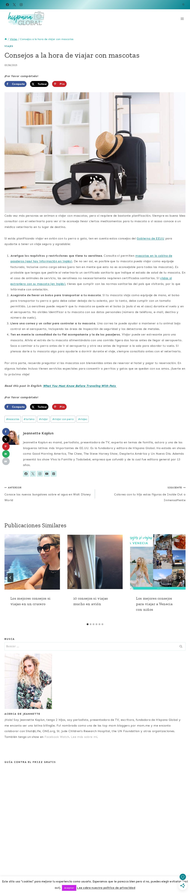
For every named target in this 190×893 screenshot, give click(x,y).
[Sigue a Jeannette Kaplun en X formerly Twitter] (33, 474)
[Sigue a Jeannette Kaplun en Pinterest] (54, 474)
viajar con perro (63, 419)
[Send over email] (6, 454)
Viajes (8, 46)
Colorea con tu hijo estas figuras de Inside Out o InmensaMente (150, 494)
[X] (14, 5)
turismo (29, 419)
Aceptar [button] (69, 888)
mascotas (12, 419)
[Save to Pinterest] (6, 446)
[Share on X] (6, 439)
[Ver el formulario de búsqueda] (183, 4)
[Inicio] (5, 39)
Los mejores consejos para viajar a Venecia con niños (154, 604)
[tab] (88, 624)
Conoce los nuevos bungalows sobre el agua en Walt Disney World (47, 494)
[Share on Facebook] (6, 431)
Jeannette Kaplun (38, 433)
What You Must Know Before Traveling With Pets (80, 386)
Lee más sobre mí (84, 737)
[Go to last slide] (10, 577)
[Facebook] (7, 5)
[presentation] (32, 562)
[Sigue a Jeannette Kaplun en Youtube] (47, 474)
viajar (43, 419)
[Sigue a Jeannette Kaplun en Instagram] (40, 474)
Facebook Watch (57, 737)
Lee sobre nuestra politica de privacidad (106, 887)
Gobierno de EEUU (150, 238)
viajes (82, 419)
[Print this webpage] (6, 461)
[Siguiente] (180, 577)
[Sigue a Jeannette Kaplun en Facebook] (26, 474)
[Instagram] (21, 5)
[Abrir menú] (182, 19)
